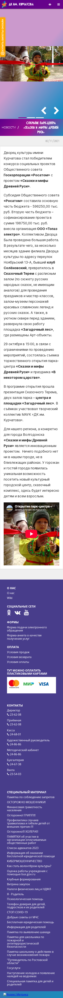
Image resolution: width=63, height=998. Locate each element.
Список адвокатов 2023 (22, 848)
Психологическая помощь (25, 899)
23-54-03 (15, 774)
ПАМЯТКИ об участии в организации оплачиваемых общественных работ (26, 840)
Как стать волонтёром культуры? (29, 866)
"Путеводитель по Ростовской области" (27, 961)
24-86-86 (15, 744)
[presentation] (44, 110)
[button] (22, 117)
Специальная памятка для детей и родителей (30, 982)
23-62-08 (15, 714)
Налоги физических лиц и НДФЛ (29, 889)
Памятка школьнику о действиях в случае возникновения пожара (30, 953)
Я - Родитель (15, 894)
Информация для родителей (26, 927)
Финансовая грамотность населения (24, 808)
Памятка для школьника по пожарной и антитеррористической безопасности (25, 942)
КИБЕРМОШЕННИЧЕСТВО (24, 861)
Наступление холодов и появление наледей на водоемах (31, 974)
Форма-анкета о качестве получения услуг (24, 636)
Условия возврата (19, 657)
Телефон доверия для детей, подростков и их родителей (26, 905)
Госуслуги (13, 968)
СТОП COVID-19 (17, 912)
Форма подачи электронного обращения (27, 628)
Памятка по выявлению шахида (28, 932)
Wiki (9, 598)
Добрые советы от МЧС (23, 917)
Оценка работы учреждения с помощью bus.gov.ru (27, 872)
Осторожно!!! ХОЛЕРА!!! (22, 831)
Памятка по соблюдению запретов (30, 797)
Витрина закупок (18, 884)
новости (9, 127)
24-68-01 (15, 734)
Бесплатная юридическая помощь (30, 922)
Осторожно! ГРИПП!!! (21, 815)
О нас (11, 593)
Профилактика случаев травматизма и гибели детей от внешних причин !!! (28, 823)
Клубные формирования (24, 879)
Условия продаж (18, 652)
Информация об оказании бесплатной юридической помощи (31, 854)
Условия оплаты (18, 662)
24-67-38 (15, 764)
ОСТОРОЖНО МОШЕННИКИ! (26, 802)
